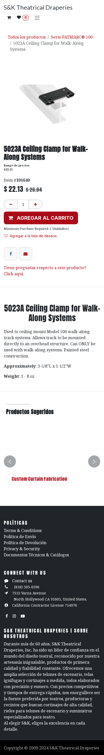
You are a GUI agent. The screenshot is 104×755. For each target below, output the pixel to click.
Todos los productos (27, 37)
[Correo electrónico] (25, 254)
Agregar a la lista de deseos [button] (33, 236)
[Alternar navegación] (37, 17)
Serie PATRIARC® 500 (72, 37)
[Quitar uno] (11, 204)
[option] (52, 461)
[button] (41, 218)
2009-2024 (39, 748)
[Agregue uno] (35, 204)
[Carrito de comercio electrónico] (9, 17)
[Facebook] (11, 254)
